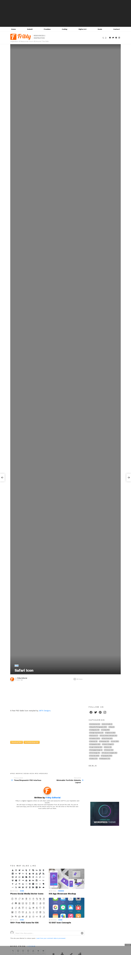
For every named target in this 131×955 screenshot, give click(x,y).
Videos (94, 758)
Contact (116, 29)
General (94, 741)
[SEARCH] (103, 37)
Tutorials (95, 755)
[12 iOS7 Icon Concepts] (66, 908)
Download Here (17, 742)
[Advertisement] (65, 13)
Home (13, 29)
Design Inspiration (97, 732)
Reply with (82, 933)
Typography (107, 755)
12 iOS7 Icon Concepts (60, 922)
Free (13, 773)
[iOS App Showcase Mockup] (66, 879)
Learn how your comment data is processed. (51, 938)
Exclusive (94, 735)
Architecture (95, 724)
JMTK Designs (44, 711)
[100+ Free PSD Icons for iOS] (28, 908)
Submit (30, 29)
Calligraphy (95, 730)
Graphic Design (23, 773)
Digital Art (83, 29)
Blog (112, 727)
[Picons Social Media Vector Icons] (28, 879)
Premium (109, 750)
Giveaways (105, 741)
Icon (32, 773)
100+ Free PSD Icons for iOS (24, 922)
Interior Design (108, 744)
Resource (44, 773)
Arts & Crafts (107, 724)
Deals (100, 29)
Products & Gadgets (110, 753)
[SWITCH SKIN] (106, 37)
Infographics (95, 744)
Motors (108, 747)
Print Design (95, 753)
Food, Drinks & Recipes (109, 735)
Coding (64, 29)
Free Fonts (107, 738)
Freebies (47, 29)
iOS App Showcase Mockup (62, 893)
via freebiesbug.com (31, 742)
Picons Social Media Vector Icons (26, 893)
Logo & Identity (96, 747)
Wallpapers (105, 758)
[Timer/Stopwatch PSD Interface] (2, 477)
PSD (37, 773)
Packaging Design (96, 750)
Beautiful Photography (99, 727)
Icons (22, 891)
